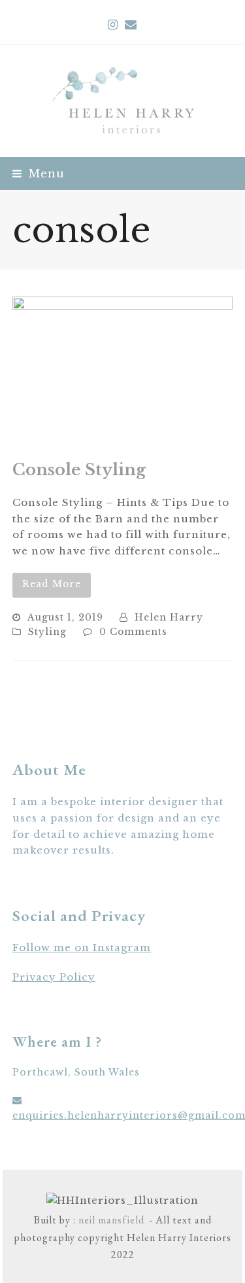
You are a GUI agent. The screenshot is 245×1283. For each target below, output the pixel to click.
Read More (51, 584)
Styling (47, 632)
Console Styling (79, 470)
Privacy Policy (53, 977)
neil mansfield (110, 1220)
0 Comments (133, 632)
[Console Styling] (122, 370)
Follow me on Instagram (81, 947)
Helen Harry (169, 617)
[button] (38, 173)
